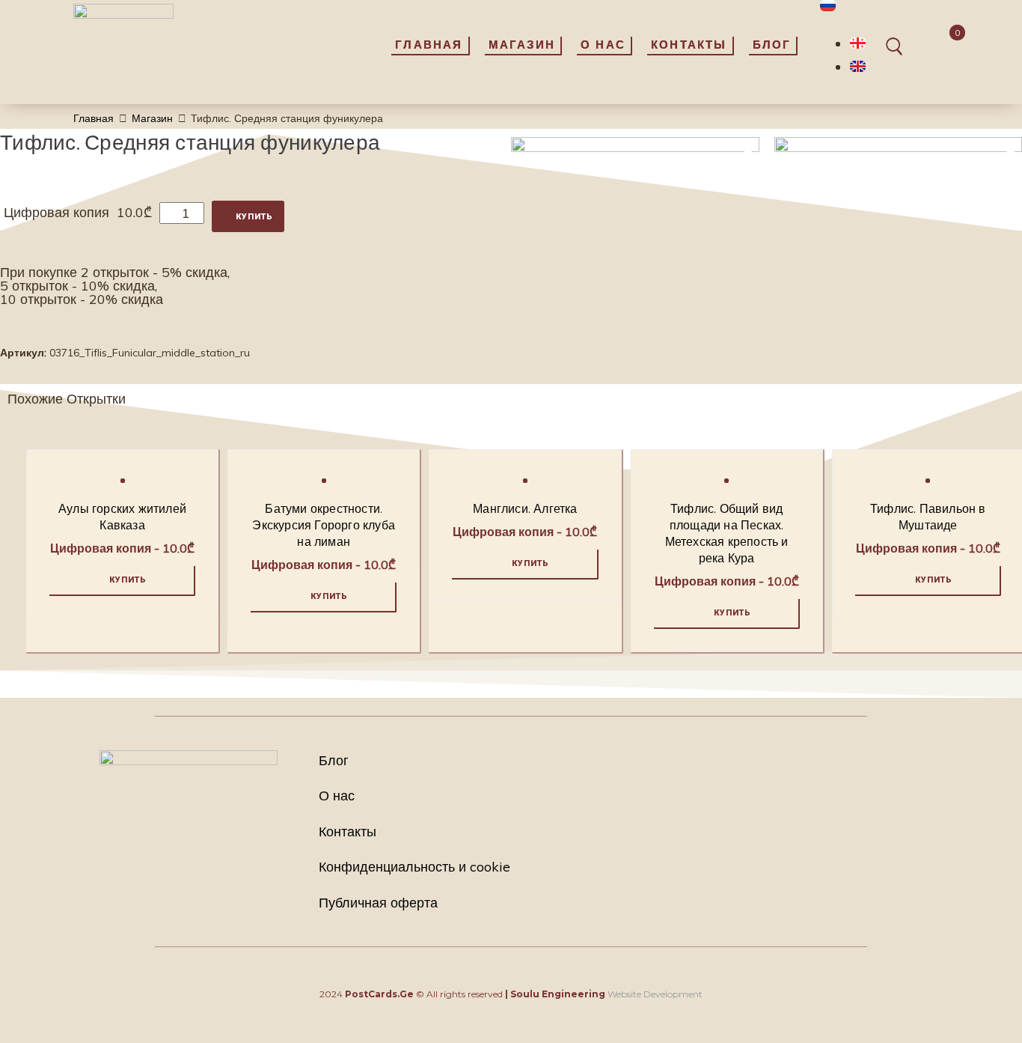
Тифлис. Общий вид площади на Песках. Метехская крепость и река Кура (727, 534)
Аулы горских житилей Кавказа (122, 518)
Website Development (655, 994)
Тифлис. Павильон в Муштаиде (928, 518)
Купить (254, 217)
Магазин (152, 118)
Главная (93, 118)
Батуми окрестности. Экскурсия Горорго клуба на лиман (323, 526)
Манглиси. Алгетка (525, 510)
